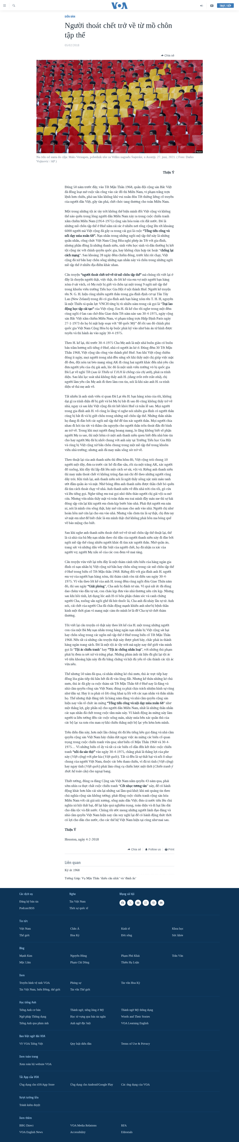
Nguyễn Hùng (78, 956)
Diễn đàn (70, 16)
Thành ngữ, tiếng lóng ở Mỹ (87, 1010)
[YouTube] (212, 6)
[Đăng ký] (161, 903)
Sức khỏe (177, 935)
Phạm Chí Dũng (79, 962)
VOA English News (31, 1132)
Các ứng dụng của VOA (135, 1084)
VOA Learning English (134, 1023)
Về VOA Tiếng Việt (31, 1044)
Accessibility (78, 1132)
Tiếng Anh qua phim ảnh (34, 1023)
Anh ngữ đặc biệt (80, 1023)
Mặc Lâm (25, 962)
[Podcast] (153, 903)
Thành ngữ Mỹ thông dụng (137, 1010)
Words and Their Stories (135, 1017)
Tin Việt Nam (77, 901)
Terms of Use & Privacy (135, 1044)
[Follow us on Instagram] (146, 903)
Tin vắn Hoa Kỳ (130, 983)
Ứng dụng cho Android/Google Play (91, 1084)
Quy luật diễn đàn (80, 1044)
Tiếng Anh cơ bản (29, 1010)
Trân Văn (177, 956)
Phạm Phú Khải (130, 956)
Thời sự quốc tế (78, 908)
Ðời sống (126, 935)
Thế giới (24, 935)
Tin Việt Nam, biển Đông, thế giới (39, 989)
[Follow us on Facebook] (123, 903)
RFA (124, 1125)
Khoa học (177, 929)
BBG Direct (26, 1125)
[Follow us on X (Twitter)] (130, 903)
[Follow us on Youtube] (138, 903)
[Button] (167, 55)
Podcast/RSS (26, 908)
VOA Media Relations (83, 1125)
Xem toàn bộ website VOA (35, 1064)
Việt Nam (25, 929)
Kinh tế (125, 929)
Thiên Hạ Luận (130, 962)
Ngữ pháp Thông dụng (32, 1017)
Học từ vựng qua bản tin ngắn (88, 1017)
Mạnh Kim (25, 956)
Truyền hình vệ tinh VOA (34, 983)
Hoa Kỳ (75, 935)
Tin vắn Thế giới (80, 989)
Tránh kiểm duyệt (29, 1105)
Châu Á (74, 929)
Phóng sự (75, 983)
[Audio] (202, 6)
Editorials (127, 1132)
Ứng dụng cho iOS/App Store (36, 1084)
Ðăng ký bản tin (28, 901)
